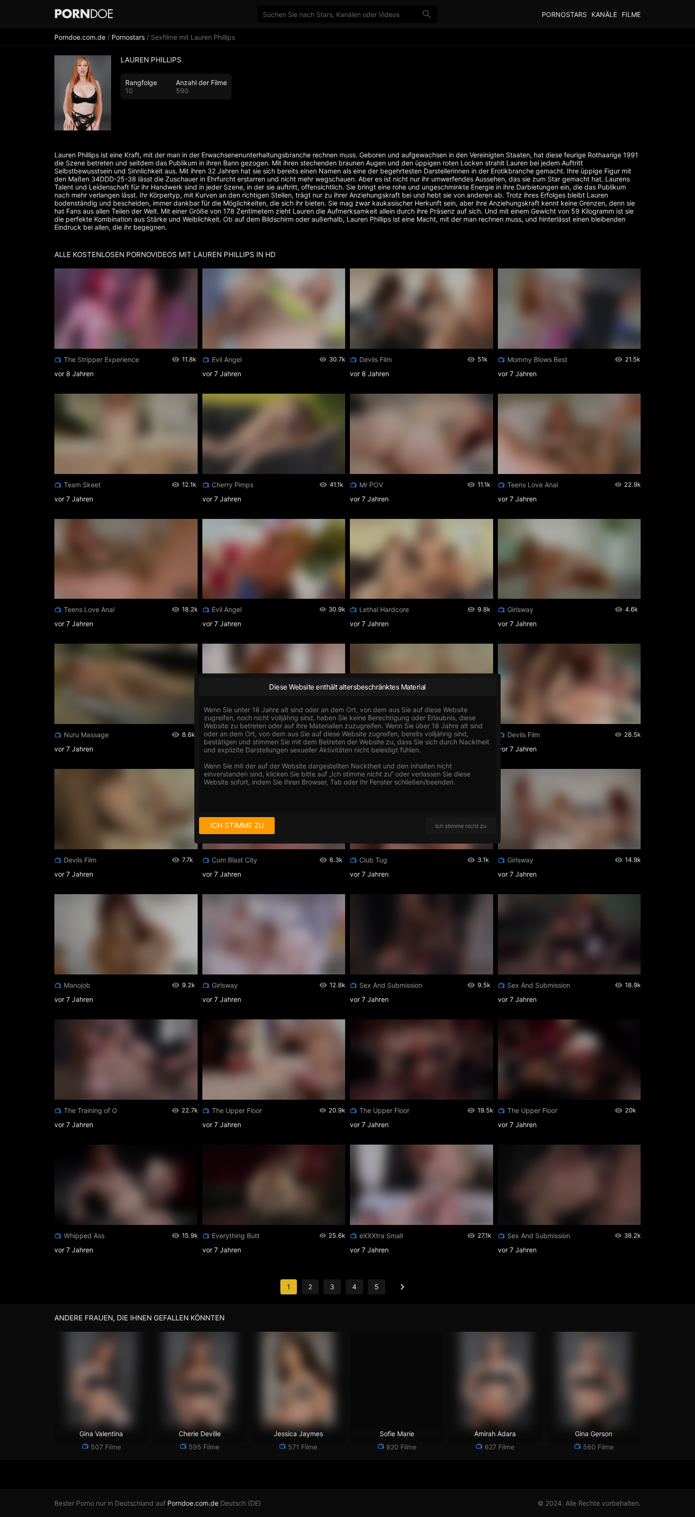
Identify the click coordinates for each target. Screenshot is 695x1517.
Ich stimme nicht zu (460, 825)
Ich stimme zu (237, 825)
